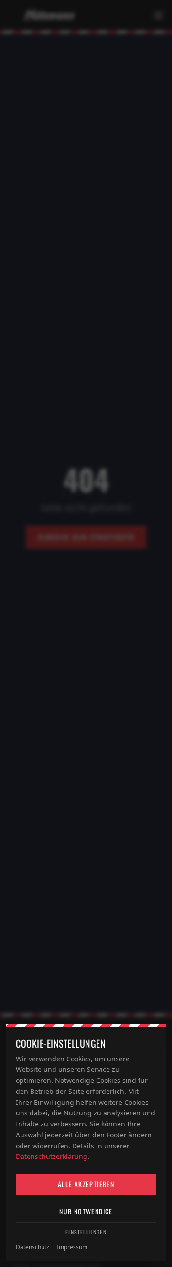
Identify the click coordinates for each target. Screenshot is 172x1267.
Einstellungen (86, 1232)
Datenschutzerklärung (51, 1156)
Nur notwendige (86, 1211)
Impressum (72, 1247)
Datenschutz (32, 1247)
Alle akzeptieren (86, 1184)
